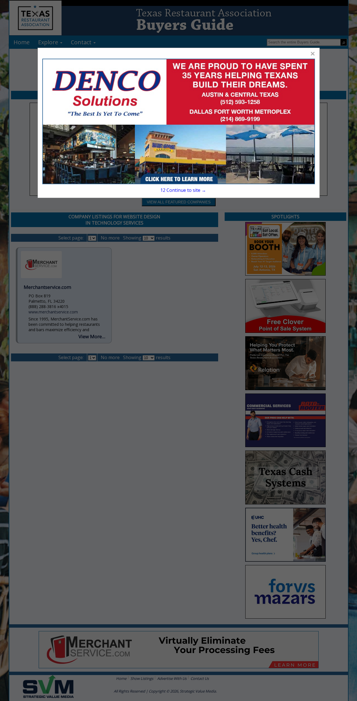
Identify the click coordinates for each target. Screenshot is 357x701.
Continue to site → (183, 190)
